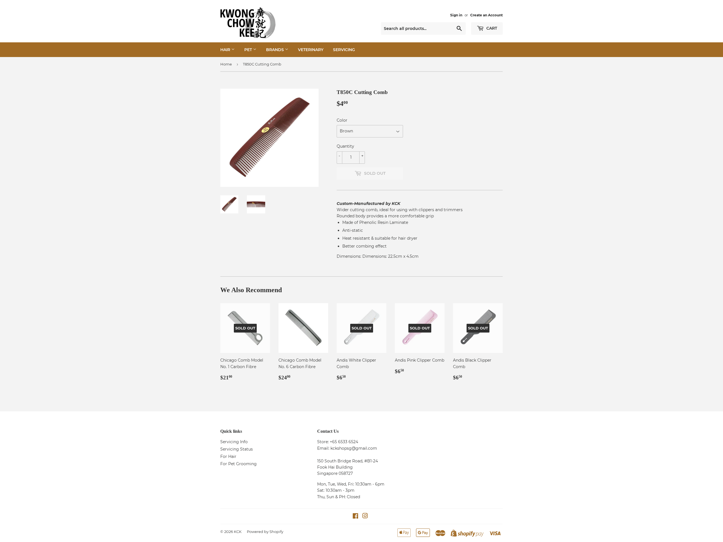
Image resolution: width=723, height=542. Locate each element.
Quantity (345, 146)
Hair (225, 49)
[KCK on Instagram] (365, 516)
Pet (248, 49)
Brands (275, 49)
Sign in (456, 15)
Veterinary (310, 49)
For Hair (228, 456)
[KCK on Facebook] (355, 516)
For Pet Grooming (238, 463)
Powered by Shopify (265, 531)
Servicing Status (236, 449)
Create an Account (486, 15)
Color (342, 120)
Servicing (344, 49)
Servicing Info (234, 441)
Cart (491, 28)
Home (226, 64)
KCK (237, 531)
